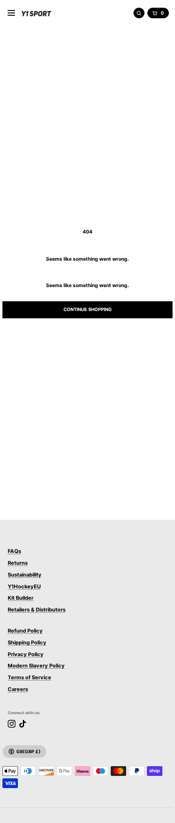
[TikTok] (22, 724)
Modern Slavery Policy (36, 666)
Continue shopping (87, 309)
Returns (18, 563)
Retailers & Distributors (37, 610)
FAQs (14, 551)
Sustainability (25, 575)
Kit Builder (20, 598)
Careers (18, 689)
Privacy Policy (26, 654)
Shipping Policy (27, 642)
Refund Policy (25, 631)
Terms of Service (29, 677)
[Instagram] (11, 724)
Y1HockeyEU (24, 586)
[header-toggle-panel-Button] (11, 13)
